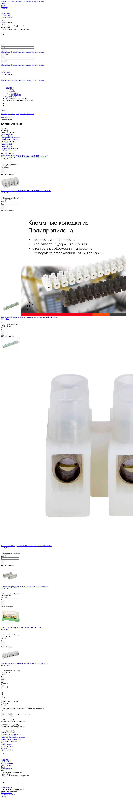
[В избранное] (2, 170)
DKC (7, 319)
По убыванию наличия (8, 150)
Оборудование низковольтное (11, 734)
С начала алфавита (7, 134)
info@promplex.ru (6, 22)
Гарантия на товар (7, 750)
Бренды (3, 743)
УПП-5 (8, 158)
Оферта (3, 796)
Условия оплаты (6, 744)
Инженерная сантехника (9, 741)
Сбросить (11, 732)
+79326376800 (5, 13)
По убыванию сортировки (9, 139)
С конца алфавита (7, 136)
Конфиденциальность (8, 794)
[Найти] (5, 50)
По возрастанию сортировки (10, 138)
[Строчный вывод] (2, 151)
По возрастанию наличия (9, 148)
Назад (11, 90)
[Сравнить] (2, 172)
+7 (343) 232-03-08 (7, 17)
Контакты (4, 748)
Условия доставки (7, 746)
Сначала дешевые (6, 145)
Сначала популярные (8, 143)
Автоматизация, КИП (8, 736)
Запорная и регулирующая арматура (13, 737)
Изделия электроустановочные (11, 739)
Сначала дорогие (6, 146)
